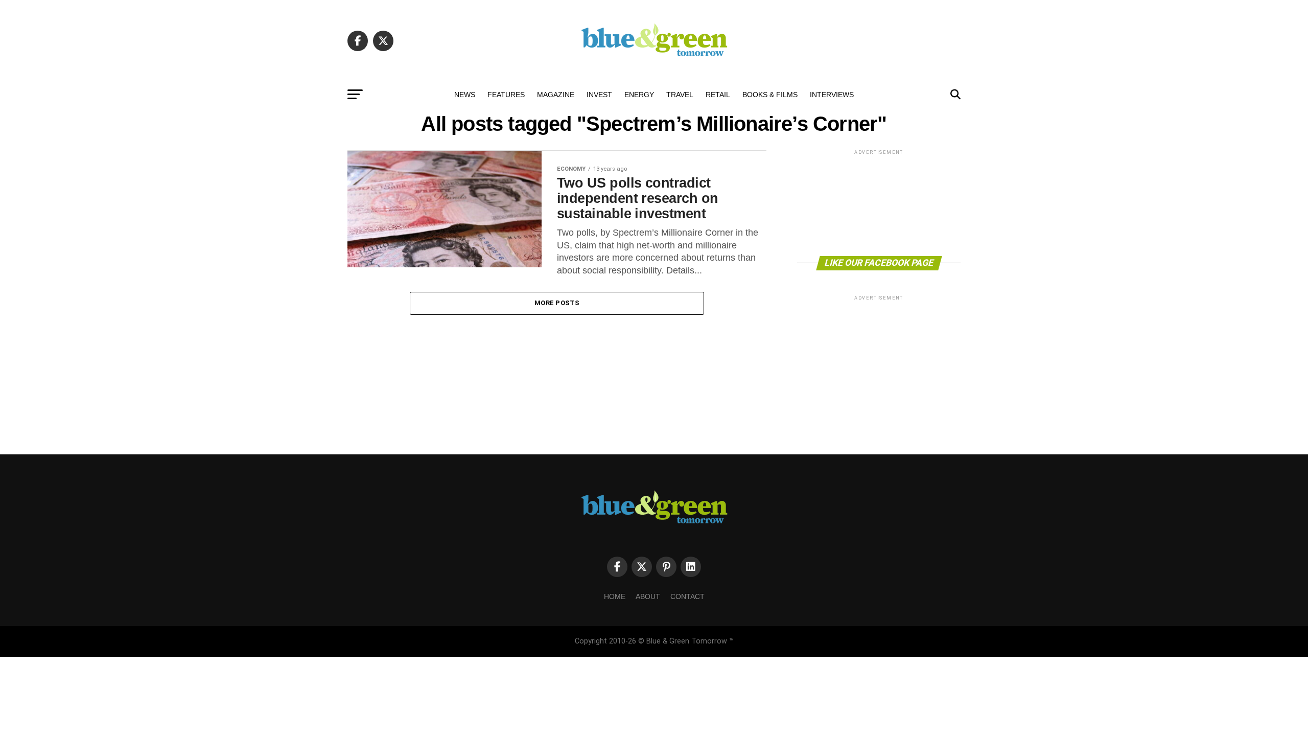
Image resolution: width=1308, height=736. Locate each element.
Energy (639, 94)
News (464, 94)
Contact (687, 596)
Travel (679, 94)
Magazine (555, 94)
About (648, 596)
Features (506, 94)
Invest (599, 94)
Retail (718, 94)
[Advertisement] (879, 202)
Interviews (832, 94)
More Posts (556, 303)
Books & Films (770, 94)
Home (614, 596)
